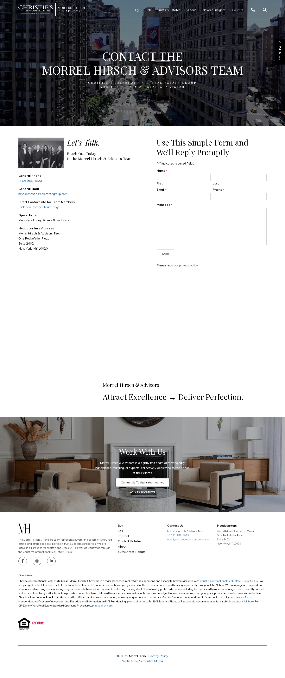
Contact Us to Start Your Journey (142, 482)
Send (165, 254)
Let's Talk (280, 51)
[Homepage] (52, 10)
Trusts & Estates (169, 10)
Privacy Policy (158, 656)
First (160, 183)
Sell (148, 10)
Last (216, 183)
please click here (137, 601)
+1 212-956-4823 (178, 535)
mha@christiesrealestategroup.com (42, 194)
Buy (136, 10)
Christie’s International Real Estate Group (224, 580)
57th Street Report (131, 552)
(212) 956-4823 (30, 181)
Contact (237, 10)
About (191, 10)
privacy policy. (189, 265)
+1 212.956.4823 (142, 492)
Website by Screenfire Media (142, 661)
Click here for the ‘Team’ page (39, 207)
